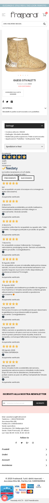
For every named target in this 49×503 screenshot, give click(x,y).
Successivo (26, 178)
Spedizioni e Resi (13, 146)
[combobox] (24, 23)
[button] (18, 75)
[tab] (24, 125)
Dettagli (10, 125)
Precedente (10, 178)
